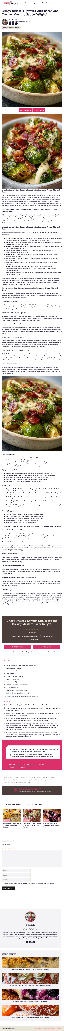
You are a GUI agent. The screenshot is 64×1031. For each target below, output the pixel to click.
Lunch (46, 820)
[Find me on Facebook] (27, 942)
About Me (44, 3)
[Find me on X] (33, 942)
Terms (53, 1028)
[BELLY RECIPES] (10, 3)
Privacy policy (46, 1028)
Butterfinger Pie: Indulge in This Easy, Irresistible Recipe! (12, 825)
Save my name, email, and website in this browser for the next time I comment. (28, 883)
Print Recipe (39, 110)
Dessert (6, 820)
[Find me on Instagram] (30, 942)
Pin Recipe (48, 647)
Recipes (34, 3)
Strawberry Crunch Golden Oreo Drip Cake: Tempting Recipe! (32, 825)
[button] (59, 3)
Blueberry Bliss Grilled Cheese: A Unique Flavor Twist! (51, 825)
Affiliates (58, 1028)
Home (27, 3)
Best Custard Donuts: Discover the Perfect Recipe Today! (30, 1017)
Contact (52, 3)
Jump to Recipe (25, 110)
